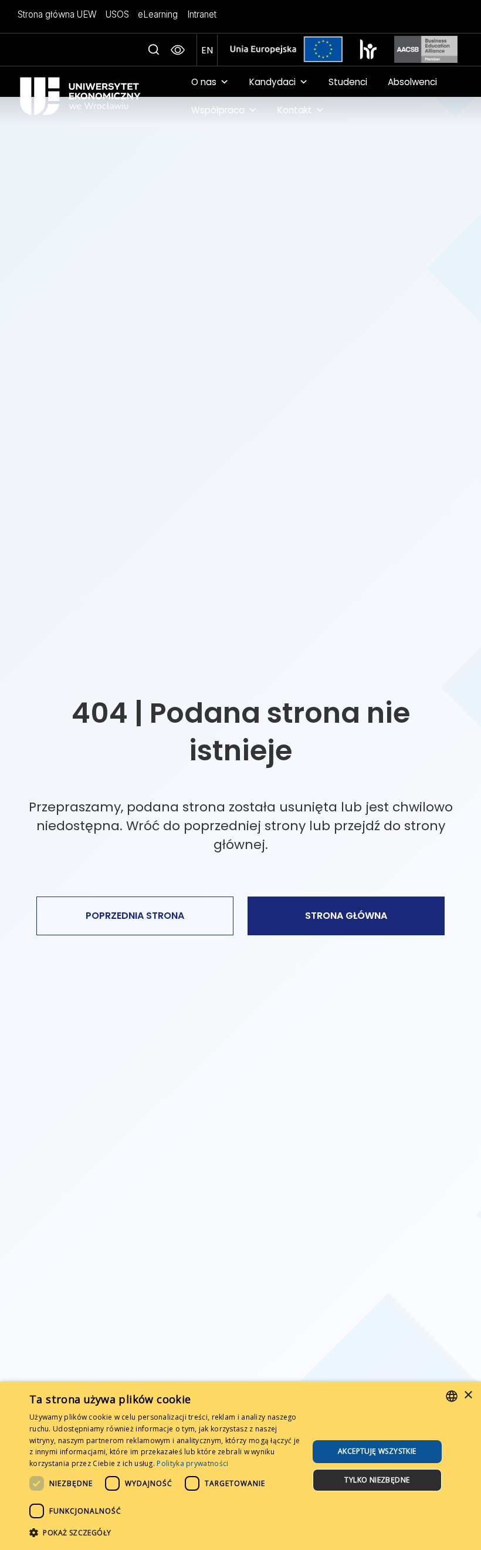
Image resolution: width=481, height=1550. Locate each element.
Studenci (347, 82)
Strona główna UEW (57, 14)
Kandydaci (272, 82)
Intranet (201, 14)
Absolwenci (412, 82)
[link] (96, 96)
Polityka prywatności (192, 1463)
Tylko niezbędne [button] (376, 1480)
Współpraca (218, 110)
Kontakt (294, 110)
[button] (153, 50)
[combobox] (452, 1396)
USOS (117, 14)
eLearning (158, 14)
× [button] (467, 1395)
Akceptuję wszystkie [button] (377, 1451)
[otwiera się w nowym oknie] (368, 49)
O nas (203, 82)
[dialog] (240, 1465)
